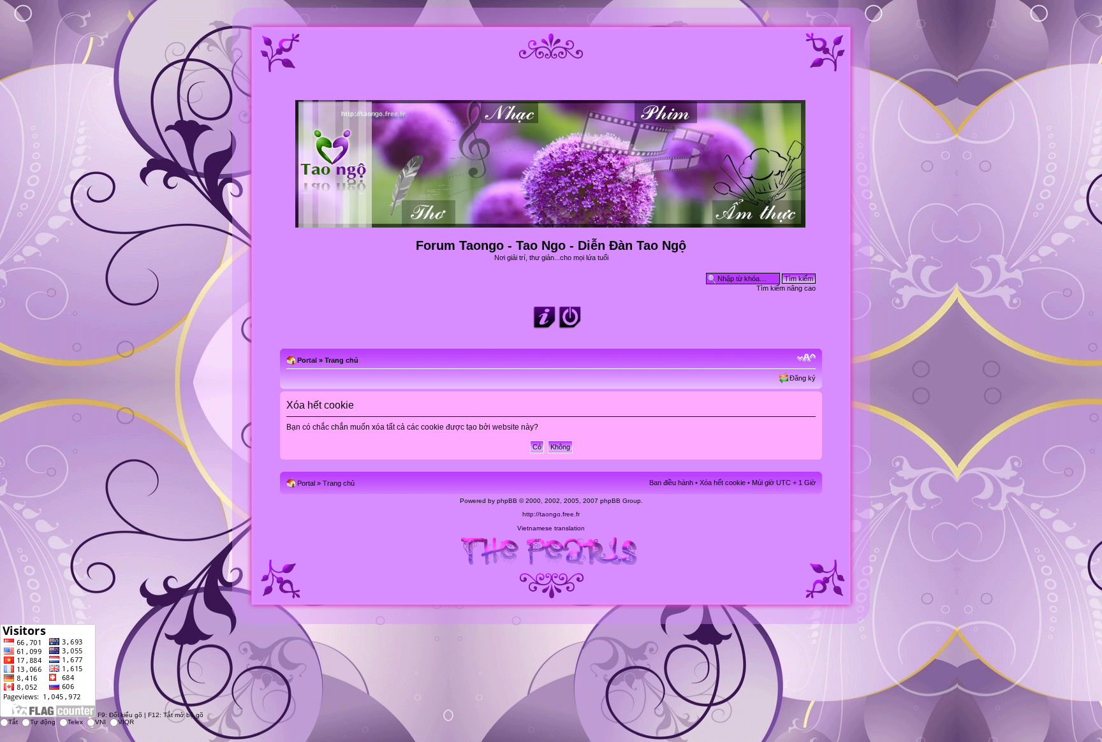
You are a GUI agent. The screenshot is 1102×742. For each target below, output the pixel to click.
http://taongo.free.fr (551, 514)
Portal (307, 360)
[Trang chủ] (551, 222)
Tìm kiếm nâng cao (786, 288)
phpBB (507, 500)
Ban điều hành (671, 482)
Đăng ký (803, 378)
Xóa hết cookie (723, 482)
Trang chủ (341, 360)
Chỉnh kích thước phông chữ (806, 357)
